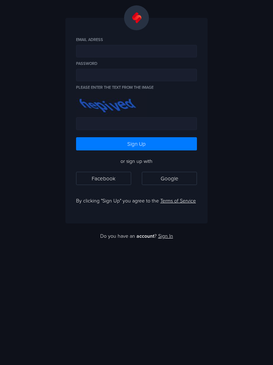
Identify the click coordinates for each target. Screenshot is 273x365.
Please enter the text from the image (115, 87)
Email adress (89, 39)
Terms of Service (178, 200)
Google (169, 178)
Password (86, 63)
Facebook (104, 178)
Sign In (165, 235)
